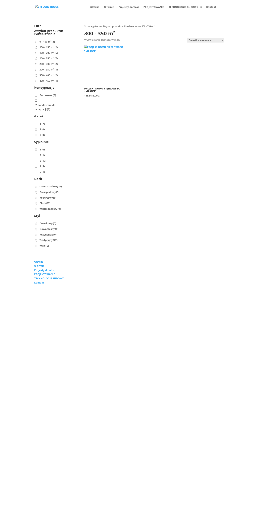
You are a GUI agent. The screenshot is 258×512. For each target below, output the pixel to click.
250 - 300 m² (48, 64)
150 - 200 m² (48, 52)
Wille (44, 245)
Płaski (44, 203)
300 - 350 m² (48, 69)
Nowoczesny (48, 229)
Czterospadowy (50, 186)
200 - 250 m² (48, 58)
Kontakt (211, 7)
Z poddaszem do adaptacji (45, 107)
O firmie (109, 7)
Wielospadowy (50, 208)
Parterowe (48, 95)
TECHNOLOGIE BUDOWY (183, 7)
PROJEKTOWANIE (153, 7)
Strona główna (92, 26)
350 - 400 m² (48, 75)
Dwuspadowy (49, 192)
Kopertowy (47, 197)
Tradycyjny (48, 240)
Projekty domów (128, 7)
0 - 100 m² (47, 41)
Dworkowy (47, 223)
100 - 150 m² (48, 47)
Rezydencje (48, 234)
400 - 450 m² (48, 80)
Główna (94, 7)
